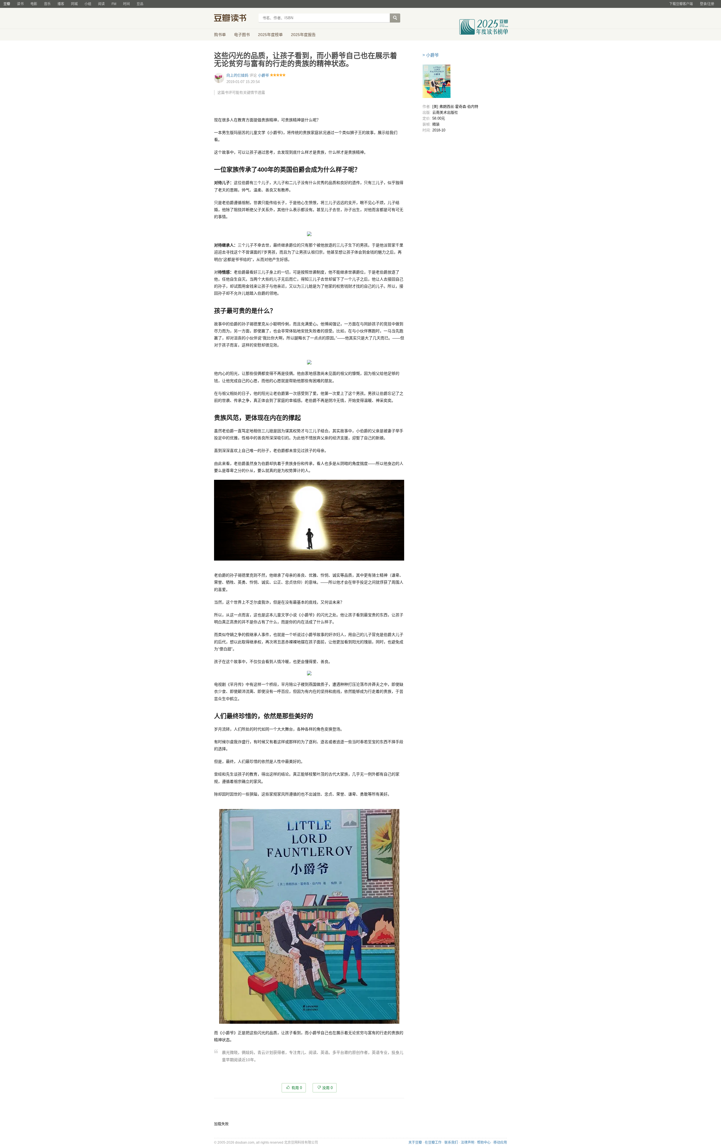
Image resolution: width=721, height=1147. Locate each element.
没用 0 (327, 1088)
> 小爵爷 (430, 55)
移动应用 (500, 1142)
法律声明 (467, 1142)
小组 (87, 4)
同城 (74, 4)
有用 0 (296, 1088)
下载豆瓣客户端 (681, 4)
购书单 (220, 34)
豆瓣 (6, 4)
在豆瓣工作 (433, 1142)
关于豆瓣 (415, 1142)
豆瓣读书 (234, 18)
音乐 (47, 4)
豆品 (140, 4)
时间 (126, 4)
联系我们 (451, 1142)
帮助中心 (484, 1142)
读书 (20, 4)
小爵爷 (263, 75)
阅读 (101, 4)
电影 (33, 4)
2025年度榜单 (270, 34)
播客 (60, 4)
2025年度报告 (303, 34)
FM (114, 4)
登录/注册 (707, 4)
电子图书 (242, 34)
